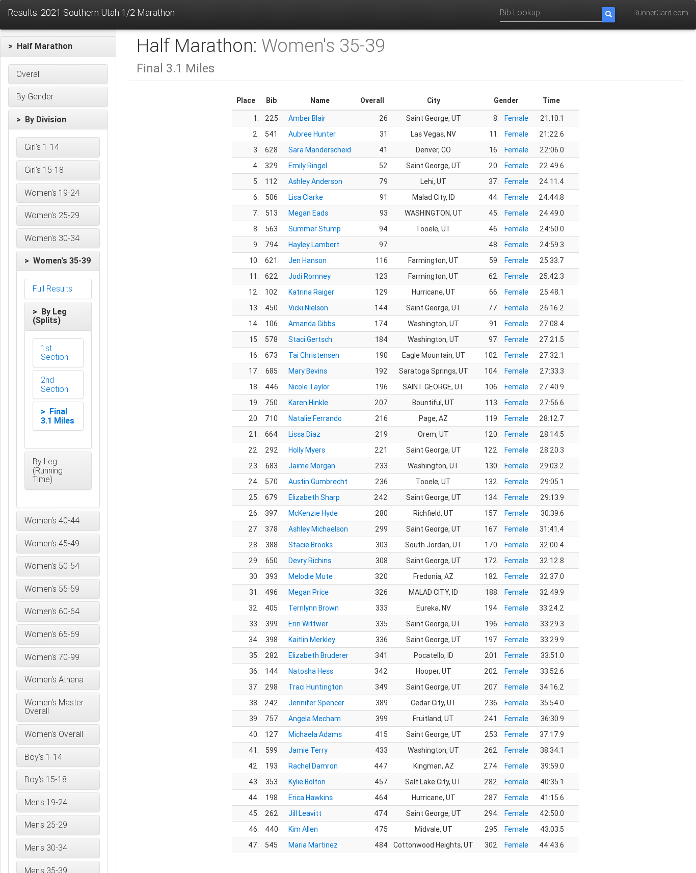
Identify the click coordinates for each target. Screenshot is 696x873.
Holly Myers (306, 450)
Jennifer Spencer (316, 702)
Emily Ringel (307, 165)
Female (516, 118)
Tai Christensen (313, 355)
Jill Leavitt (305, 813)
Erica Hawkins (310, 797)
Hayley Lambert (313, 244)
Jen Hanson (307, 260)
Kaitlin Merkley (311, 639)
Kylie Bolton (307, 781)
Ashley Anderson (315, 181)
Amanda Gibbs (311, 323)
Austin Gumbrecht (317, 481)
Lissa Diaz (304, 434)
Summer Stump (314, 228)
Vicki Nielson (308, 307)
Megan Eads (308, 213)
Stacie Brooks (310, 544)
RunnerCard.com (660, 12)
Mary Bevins (307, 371)
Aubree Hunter (312, 134)
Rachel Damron (313, 766)
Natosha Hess (310, 671)
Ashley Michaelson (318, 529)
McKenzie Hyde (313, 513)
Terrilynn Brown (313, 608)
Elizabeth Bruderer (318, 655)
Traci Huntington (315, 687)
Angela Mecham (314, 718)
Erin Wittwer (308, 623)
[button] (58, 46)
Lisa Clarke (305, 197)
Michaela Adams (315, 734)
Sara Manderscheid (319, 149)
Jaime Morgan (311, 465)
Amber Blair (307, 118)
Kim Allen (303, 829)
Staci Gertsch (310, 339)
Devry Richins (309, 560)
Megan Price (308, 592)
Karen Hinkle (308, 402)
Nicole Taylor (309, 386)
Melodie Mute (310, 576)
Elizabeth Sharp (314, 497)
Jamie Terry (308, 750)
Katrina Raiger (311, 292)
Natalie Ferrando (315, 418)
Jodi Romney (309, 276)
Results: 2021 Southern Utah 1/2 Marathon (91, 12)
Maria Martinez (313, 845)
